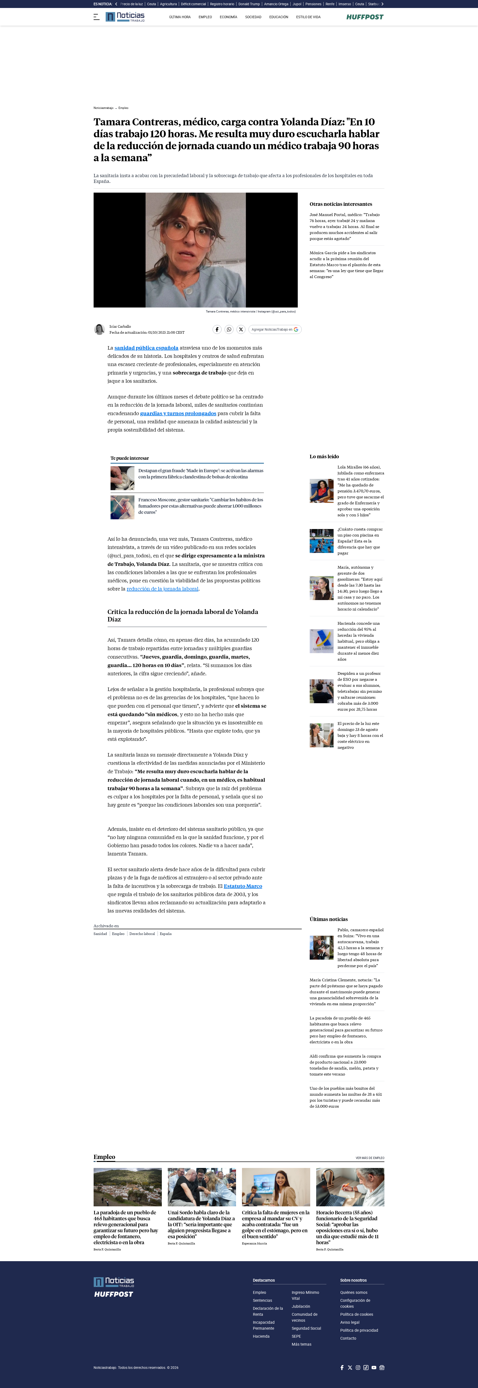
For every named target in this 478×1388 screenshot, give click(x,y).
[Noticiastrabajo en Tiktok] (365, 1367)
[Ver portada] (125, 17)
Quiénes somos (353, 1292)
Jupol (297, 4)
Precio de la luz (131, 4)
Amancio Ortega (276, 4)
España (166, 933)
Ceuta (151, 4)
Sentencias (262, 1300)
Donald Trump (249, 4)
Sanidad (101, 933)
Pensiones (313, 4)
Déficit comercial (193, 4)
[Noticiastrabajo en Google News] (381, 1367)
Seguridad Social (306, 1328)
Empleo (118, 933)
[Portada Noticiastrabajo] (114, 1282)
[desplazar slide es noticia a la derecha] (382, 4)
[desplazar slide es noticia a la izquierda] (116, 4)
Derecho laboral (142, 933)
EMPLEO (205, 17)
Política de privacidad (359, 1330)
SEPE (296, 1336)
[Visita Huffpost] (365, 16)
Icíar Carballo (120, 326)
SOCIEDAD (253, 17)
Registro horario (222, 4)
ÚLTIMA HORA (180, 17)
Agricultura (168, 4)
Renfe (330, 4)
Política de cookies (356, 1314)
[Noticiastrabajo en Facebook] (342, 1367)
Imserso (345, 4)
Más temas (301, 1344)
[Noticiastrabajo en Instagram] (357, 1367)
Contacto (348, 1338)
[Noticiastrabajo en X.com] (350, 1367)
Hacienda (261, 1336)
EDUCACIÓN (278, 17)
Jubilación (301, 1306)
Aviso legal (349, 1322)
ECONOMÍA (228, 17)
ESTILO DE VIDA (308, 17)
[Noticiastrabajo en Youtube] (373, 1367)
